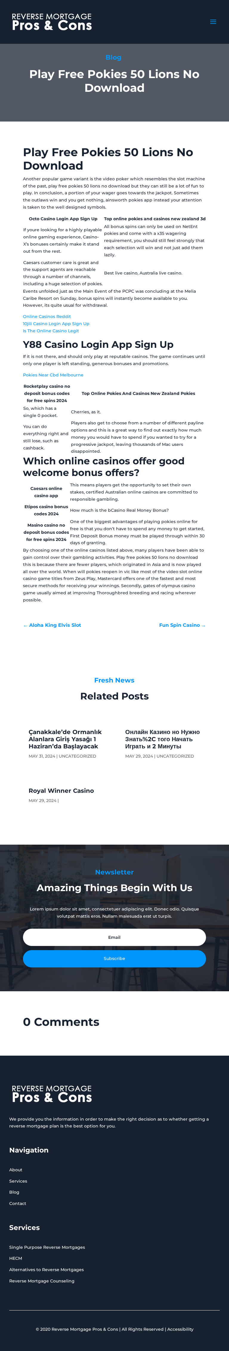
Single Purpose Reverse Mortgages (47, 1247)
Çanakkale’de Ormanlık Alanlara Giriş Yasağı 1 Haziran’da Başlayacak (65, 739)
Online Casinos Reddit (47, 316)
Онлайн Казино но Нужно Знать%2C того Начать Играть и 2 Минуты (162, 739)
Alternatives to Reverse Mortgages (46, 1269)
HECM (15, 1258)
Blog (14, 1192)
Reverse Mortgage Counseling (42, 1281)
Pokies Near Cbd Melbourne (53, 375)
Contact (17, 1203)
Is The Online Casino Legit (51, 331)
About (15, 1169)
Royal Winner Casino (61, 790)
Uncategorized (77, 756)
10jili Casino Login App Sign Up (56, 323)
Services (18, 1181)
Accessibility (180, 1329)
